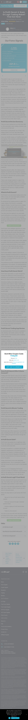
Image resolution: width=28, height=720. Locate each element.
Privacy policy (15, 718)
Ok (9, 718)
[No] (26, 714)
